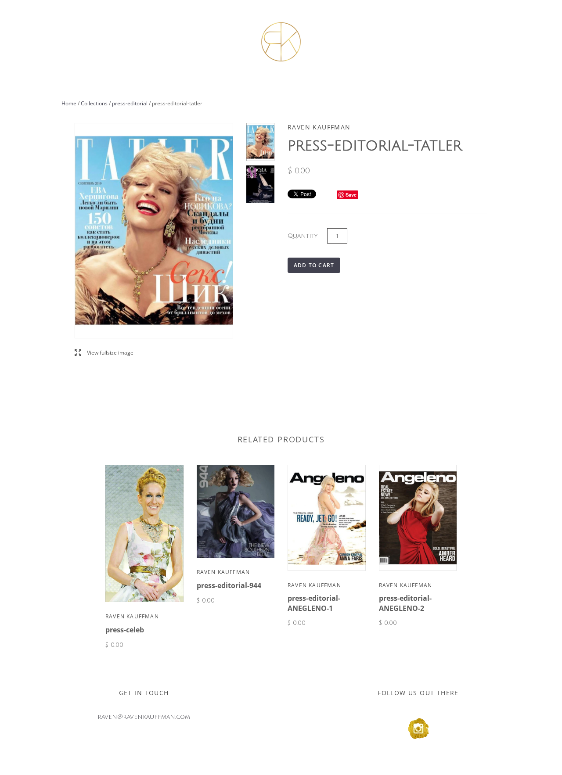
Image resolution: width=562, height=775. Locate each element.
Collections (94, 103)
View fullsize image (104, 353)
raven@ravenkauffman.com (143, 717)
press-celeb (124, 630)
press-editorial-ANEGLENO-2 (405, 603)
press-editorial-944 (229, 585)
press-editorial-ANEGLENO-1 (314, 603)
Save (351, 194)
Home (68, 103)
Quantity (302, 236)
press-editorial (130, 103)
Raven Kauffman (132, 616)
